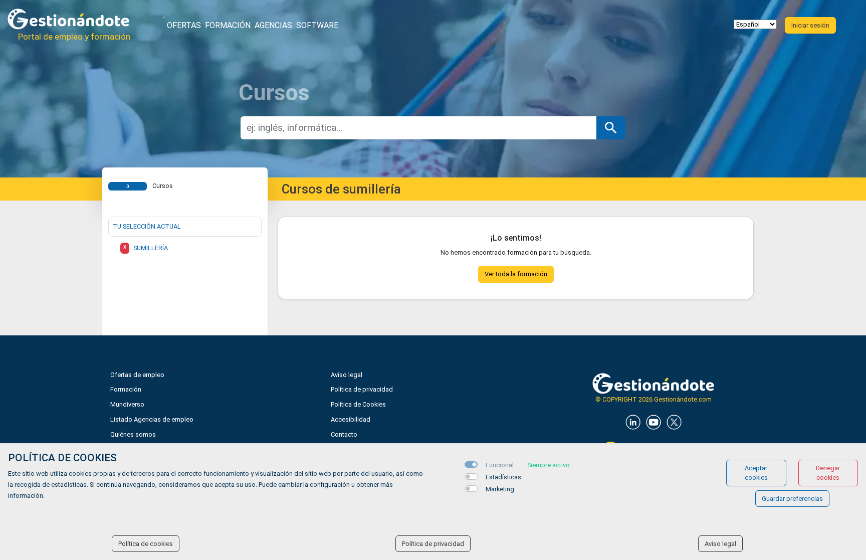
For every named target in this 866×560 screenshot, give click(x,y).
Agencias (273, 25)
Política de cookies (145, 543)
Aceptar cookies (756, 472)
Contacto (344, 434)
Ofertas (184, 25)
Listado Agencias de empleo (151, 419)
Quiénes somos (133, 434)
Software (317, 25)
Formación (228, 25)
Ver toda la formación (516, 274)
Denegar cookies (828, 472)
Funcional (500, 465)
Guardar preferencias (792, 498)
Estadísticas (503, 477)
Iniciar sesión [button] (810, 25)
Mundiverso (127, 404)
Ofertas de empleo (137, 375)
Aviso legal (346, 375)
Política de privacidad (362, 389)
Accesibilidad (350, 419)
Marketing (500, 489)
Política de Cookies (358, 404)
